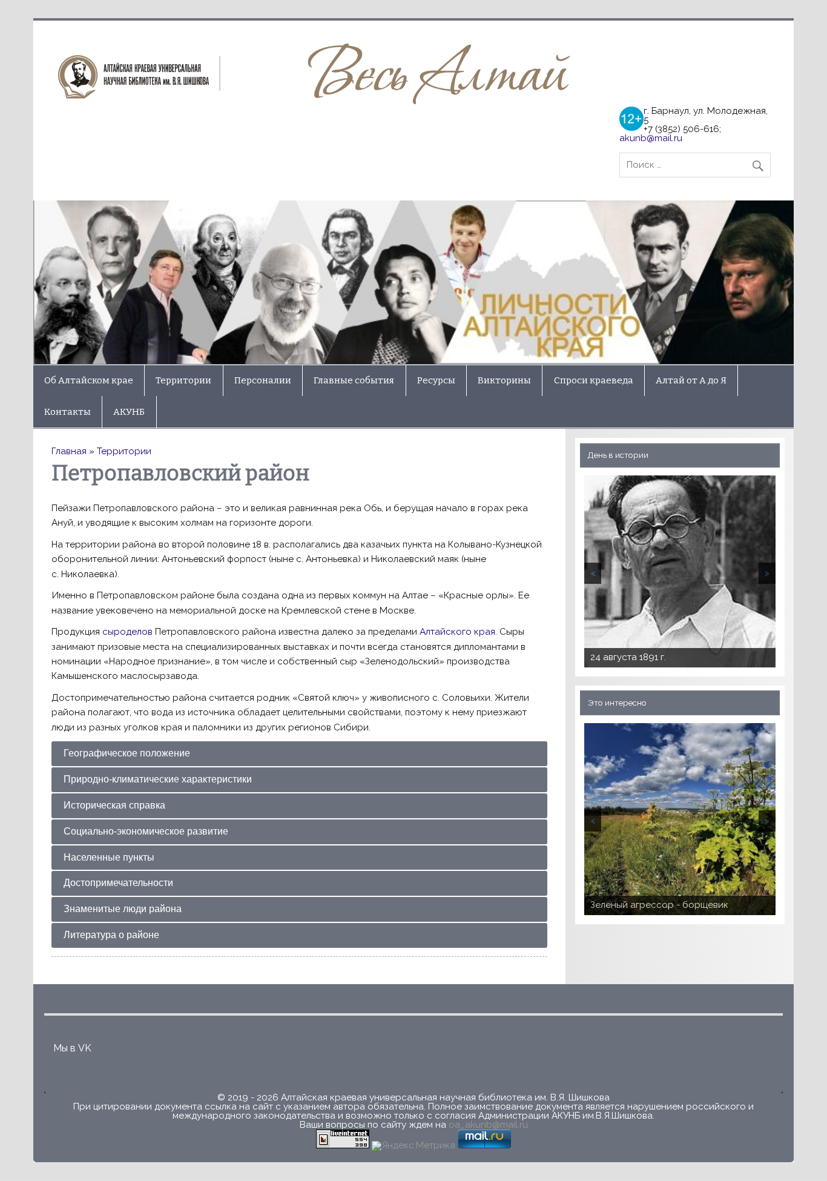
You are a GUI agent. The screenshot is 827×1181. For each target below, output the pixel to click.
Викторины (504, 380)
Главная (69, 451)
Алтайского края (457, 631)
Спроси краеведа (593, 380)
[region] (413, 282)
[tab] (299, 753)
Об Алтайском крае (88, 380)
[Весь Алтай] (318, 101)
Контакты (67, 411)
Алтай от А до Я (691, 380)
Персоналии (262, 380)
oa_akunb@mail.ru (488, 1124)
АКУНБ (129, 411)
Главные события (354, 380)
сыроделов (127, 631)
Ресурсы (436, 380)
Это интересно (617, 702)
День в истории (618, 455)
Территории (183, 380)
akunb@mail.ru (650, 138)
